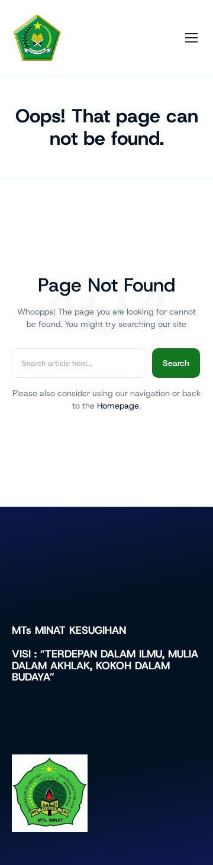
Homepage (118, 405)
